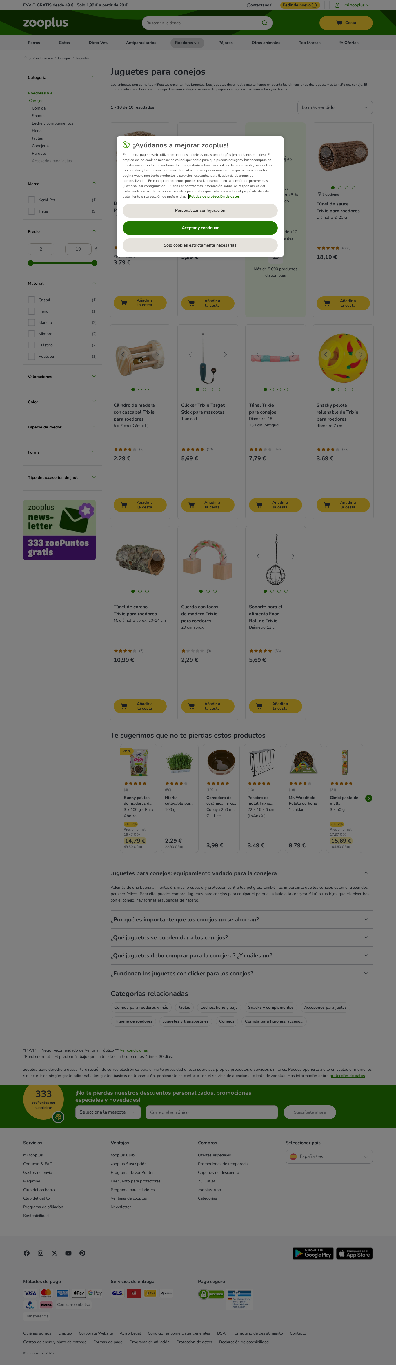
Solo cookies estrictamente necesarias (200, 245)
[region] (200, 196)
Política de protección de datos (214, 196)
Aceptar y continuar (200, 228)
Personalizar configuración (200, 210)
